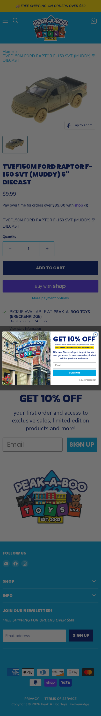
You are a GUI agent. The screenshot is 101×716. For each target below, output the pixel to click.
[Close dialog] (95, 334)
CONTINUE (74, 372)
